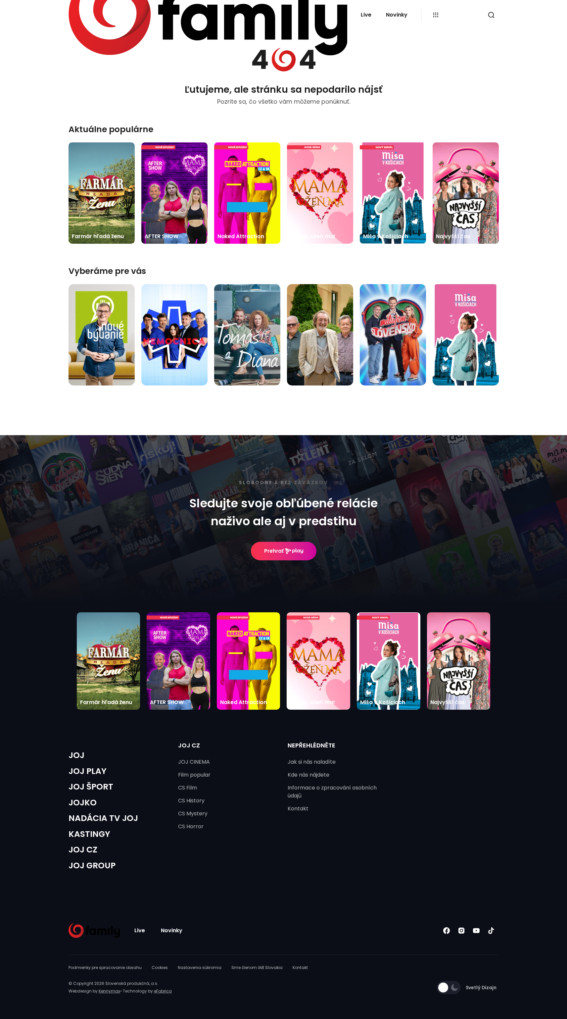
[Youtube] (476, 930)
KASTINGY (89, 834)
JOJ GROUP (92, 865)
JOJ (76, 755)
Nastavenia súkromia (199, 967)
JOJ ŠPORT (91, 786)
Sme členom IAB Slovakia (257, 967)
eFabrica (163, 991)
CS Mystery (193, 813)
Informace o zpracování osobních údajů (332, 791)
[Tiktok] (491, 930)
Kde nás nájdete (308, 775)
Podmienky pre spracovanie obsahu (105, 967)
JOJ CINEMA (194, 762)
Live (366, 15)
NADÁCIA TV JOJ (103, 818)
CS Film (187, 787)
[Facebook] (446, 930)
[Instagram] (461, 930)
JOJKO (83, 802)
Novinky (396, 15)
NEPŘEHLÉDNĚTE (311, 745)
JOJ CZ (83, 849)
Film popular (194, 775)
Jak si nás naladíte (312, 762)
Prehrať (274, 550)
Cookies (160, 967)
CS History (191, 800)
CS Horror (191, 826)
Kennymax (109, 991)
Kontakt (298, 808)
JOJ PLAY (88, 771)
